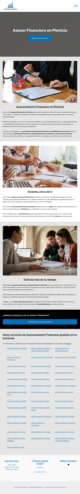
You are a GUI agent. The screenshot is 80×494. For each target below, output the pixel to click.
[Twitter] (68, 465)
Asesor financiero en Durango (17, 379)
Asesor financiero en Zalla (15, 447)
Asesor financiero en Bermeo (65, 366)
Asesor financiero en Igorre (40, 401)
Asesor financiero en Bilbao (40, 372)
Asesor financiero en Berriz (16, 372)
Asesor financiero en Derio (64, 372)
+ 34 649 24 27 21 (40, 472)
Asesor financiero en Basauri (16, 366)
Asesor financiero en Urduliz (40, 438)
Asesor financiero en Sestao (16, 432)
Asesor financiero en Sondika (41, 432)
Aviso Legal (11, 465)
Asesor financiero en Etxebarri (41, 386)
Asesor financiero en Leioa (64, 401)
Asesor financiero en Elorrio (40, 379)
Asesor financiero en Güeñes (16, 401)
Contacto (40, 467)
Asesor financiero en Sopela (64, 432)
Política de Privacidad (11, 467)
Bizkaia (68, 343)
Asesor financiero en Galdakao (65, 386)
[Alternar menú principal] (76, 6)
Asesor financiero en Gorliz (64, 392)
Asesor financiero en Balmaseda (42, 357)
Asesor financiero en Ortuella (16, 423)
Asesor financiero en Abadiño (17, 348)
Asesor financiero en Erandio (64, 379)
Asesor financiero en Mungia (64, 407)
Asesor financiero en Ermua (16, 386)
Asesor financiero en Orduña (64, 416)
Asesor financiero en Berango (41, 366)
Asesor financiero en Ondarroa (41, 416)
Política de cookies (11, 469)
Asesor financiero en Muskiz (16, 416)
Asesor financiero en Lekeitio (16, 407)
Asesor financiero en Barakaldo (65, 357)
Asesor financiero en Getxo (40, 392)
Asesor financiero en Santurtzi (65, 423)
